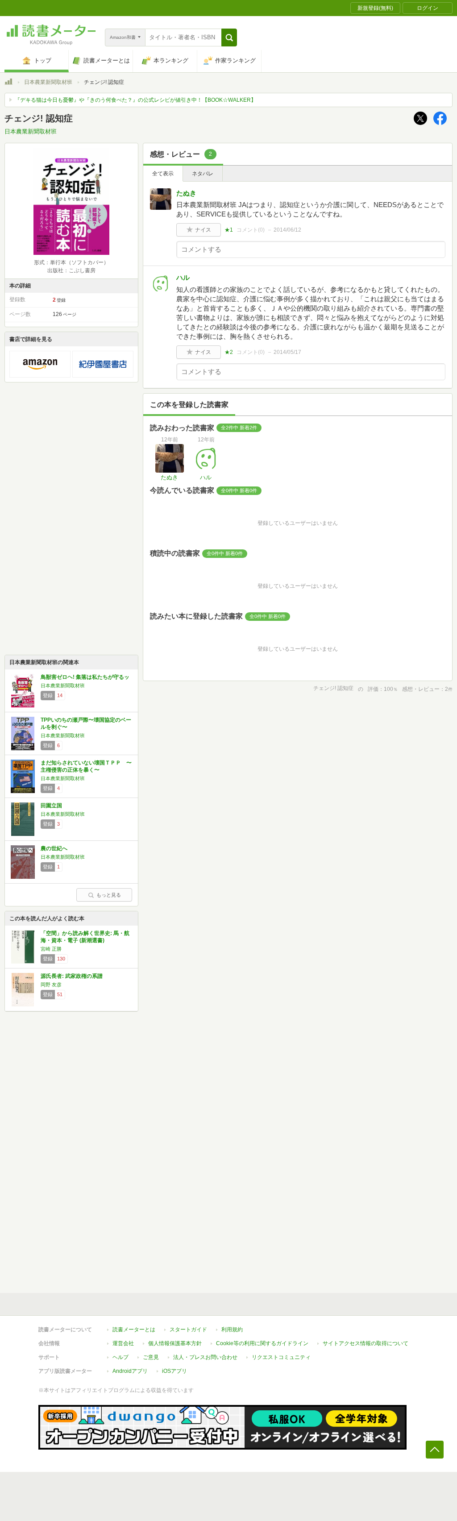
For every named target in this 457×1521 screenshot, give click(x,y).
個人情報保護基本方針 (175, 1343)
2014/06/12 (287, 230)
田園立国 (51, 805)
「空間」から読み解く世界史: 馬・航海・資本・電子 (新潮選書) (85, 936)
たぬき (186, 193)
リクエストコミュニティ (281, 1357)
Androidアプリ (130, 1371)
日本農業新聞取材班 (48, 82)
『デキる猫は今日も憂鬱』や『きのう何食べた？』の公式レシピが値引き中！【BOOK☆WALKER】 (135, 100)
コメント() (251, 230)
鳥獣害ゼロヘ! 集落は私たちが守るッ (85, 677)
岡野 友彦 (51, 984)
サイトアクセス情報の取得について (365, 1343)
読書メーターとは (133, 1329)
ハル (183, 277)
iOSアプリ (174, 1371)
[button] (229, 37)
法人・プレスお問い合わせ (205, 1357)
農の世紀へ (54, 848)
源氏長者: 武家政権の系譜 (72, 976)
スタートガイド (188, 1329)
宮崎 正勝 (51, 949)
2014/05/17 (287, 352)
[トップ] (8, 83)
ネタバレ (202, 173)
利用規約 (232, 1329)
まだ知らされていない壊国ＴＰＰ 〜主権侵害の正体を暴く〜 (86, 766)
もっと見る (108, 895)
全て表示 (163, 173)
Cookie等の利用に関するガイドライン (262, 1343)
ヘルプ (120, 1357)
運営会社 (123, 1343)
